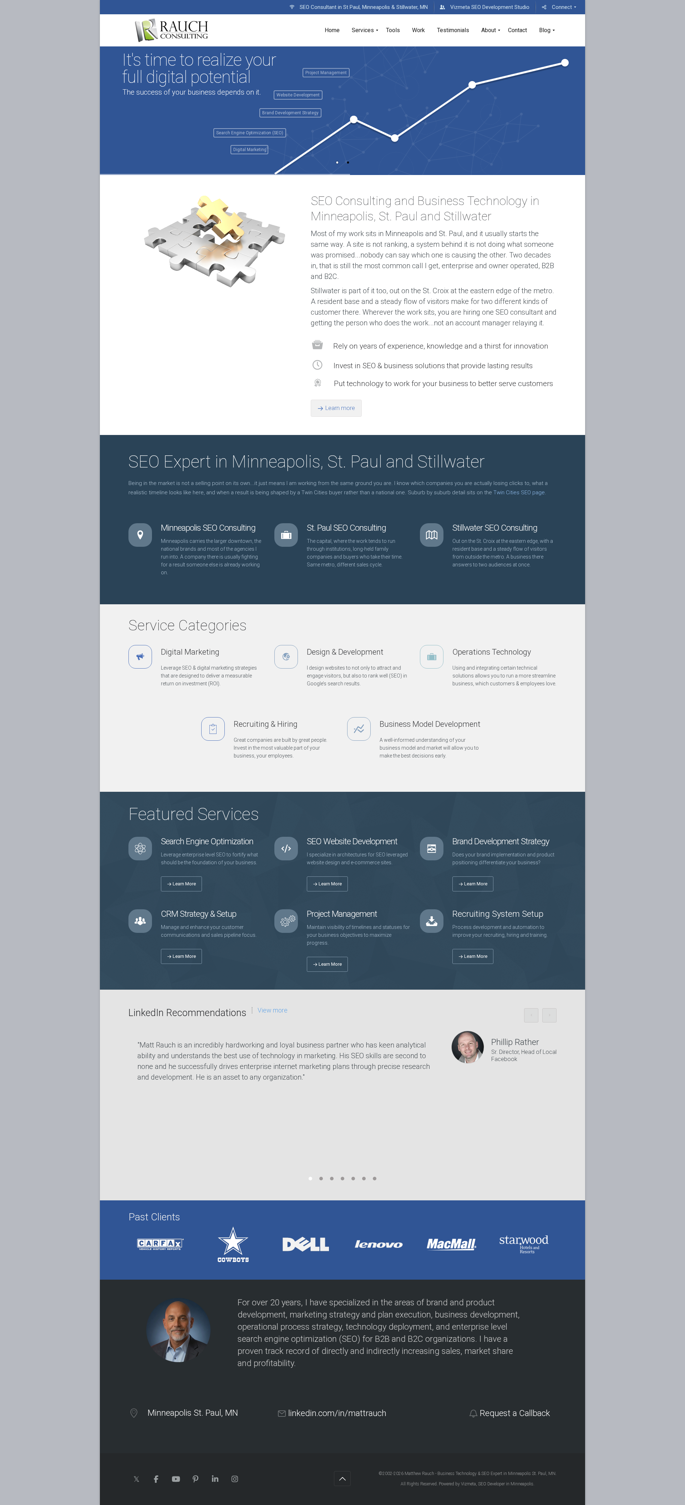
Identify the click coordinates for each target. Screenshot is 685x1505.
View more (273, 1010)
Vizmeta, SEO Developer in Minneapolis (497, 1483)
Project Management (342, 914)
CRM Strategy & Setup (198, 914)
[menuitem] (358, 7)
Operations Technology (491, 652)
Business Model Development (430, 724)
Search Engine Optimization (207, 841)
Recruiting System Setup (497, 914)
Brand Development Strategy (500, 841)
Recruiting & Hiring (266, 724)
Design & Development (345, 652)
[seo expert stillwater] (171, 30)
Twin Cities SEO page (519, 492)
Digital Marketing (190, 652)
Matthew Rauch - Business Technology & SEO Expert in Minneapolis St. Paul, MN (480, 1473)
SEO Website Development (352, 841)
